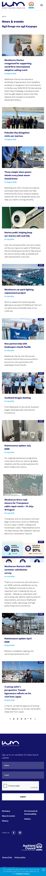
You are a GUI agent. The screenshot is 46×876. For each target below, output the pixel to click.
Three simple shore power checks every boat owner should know (18, 175)
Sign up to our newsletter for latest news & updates (20, 756)
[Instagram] (20, 833)
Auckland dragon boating (17, 397)
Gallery (27, 819)
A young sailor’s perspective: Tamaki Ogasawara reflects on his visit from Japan (17, 691)
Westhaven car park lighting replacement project (19, 291)
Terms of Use (7, 857)
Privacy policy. (20, 857)
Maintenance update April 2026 (18, 640)
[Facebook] (14, 833)
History (5, 821)
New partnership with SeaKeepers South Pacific (17, 345)
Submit (23, 797)
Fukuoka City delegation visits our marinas (17, 134)
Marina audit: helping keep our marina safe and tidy (18, 234)
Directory (6, 811)
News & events (8, 816)
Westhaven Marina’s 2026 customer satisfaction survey (17, 569)
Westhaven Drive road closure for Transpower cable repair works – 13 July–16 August (19, 504)
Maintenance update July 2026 (17, 447)
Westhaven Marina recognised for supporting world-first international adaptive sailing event (17, 65)
